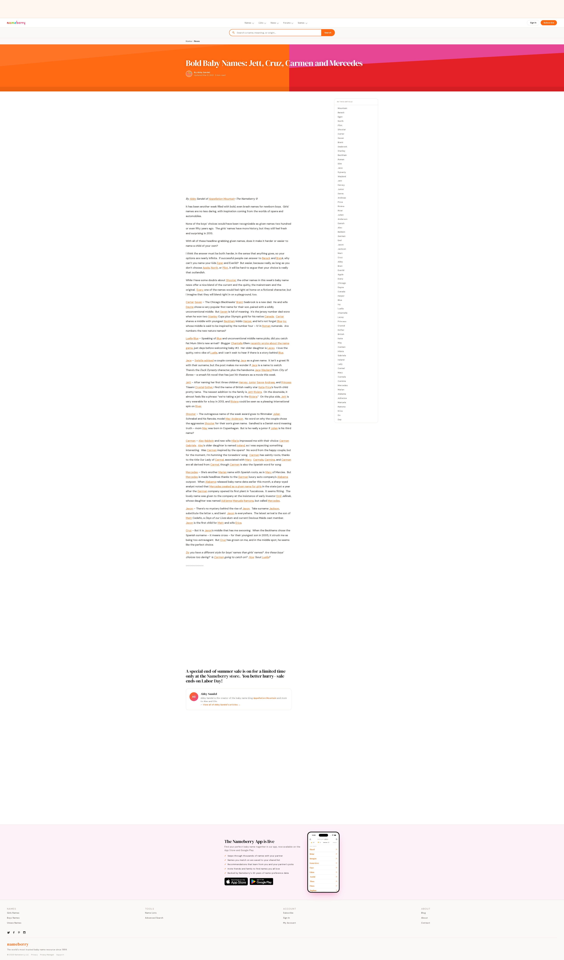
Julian (276, 414)
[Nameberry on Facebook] (13, 932)
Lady (340, 364)
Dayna (189, 307)
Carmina (270, 459)
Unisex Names (14, 922)
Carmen (284, 441)
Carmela (258, 459)
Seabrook (342, 146)
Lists (261, 23)
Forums (287, 23)
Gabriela (191, 445)
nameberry (18, 944)
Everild (341, 270)
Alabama (282, 477)
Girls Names (13, 912)
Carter (280, 316)
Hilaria (235, 441)
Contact (425, 922)
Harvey (243, 382)
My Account (289, 922)
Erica (238, 523)
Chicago (342, 283)
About (424, 917)
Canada (269, 316)
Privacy (34, 955)
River (198, 406)
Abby (340, 262)
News (273, 23)
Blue (279, 321)
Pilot (225, 267)
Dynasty (342, 172)
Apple (206, 267)
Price (268, 387)
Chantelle (237, 343)
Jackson (274, 508)
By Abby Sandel (202, 72)
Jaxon (246, 508)
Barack (266, 258)
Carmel (219, 459)
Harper (247, 321)
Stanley (212, 316)
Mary (248, 459)
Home (189, 41)
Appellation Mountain (264, 698)
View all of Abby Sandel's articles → (221, 704)
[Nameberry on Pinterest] (19, 932)
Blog (423, 912)
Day (217, 681)
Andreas (270, 382)
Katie (261, 387)
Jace (243, 360)
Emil (278, 496)
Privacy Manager (47, 955)
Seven (224, 311)
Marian (222, 472)
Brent (239, 302)
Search (327, 32)
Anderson (237, 418)
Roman (266, 326)
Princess (286, 382)
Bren (279, 258)
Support (60, 955)
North (214, 267)
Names (248, 23)
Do (339, 415)
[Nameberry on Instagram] (24, 932)
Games (301, 23)
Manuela (238, 500)
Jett (250, 392)
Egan (220, 263)
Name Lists (151, 912)
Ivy (284, 321)
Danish (341, 223)
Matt (189, 518)
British (341, 334)
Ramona (249, 500)
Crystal (199, 387)
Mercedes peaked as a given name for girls (235, 486)
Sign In (533, 22)
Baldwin (209, 441)
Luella (213, 352)
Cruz (223, 540)
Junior (252, 382)
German (243, 477)
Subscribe (549, 22)
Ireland (241, 445)
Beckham (229, 321)
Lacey (271, 348)
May (228, 418)
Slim (340, 163)
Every (200, 290)
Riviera (258, 392)
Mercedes (192, 477)
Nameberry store (223, 676)
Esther (209, 387)
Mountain (342, 108)
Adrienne (226, 500)
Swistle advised (204, 360)
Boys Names (13, 917)
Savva (260, 382)
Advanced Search (154, 917)
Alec (201, 441)
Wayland (266, 370)
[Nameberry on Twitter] (8, 932)
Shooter (231, 280)
